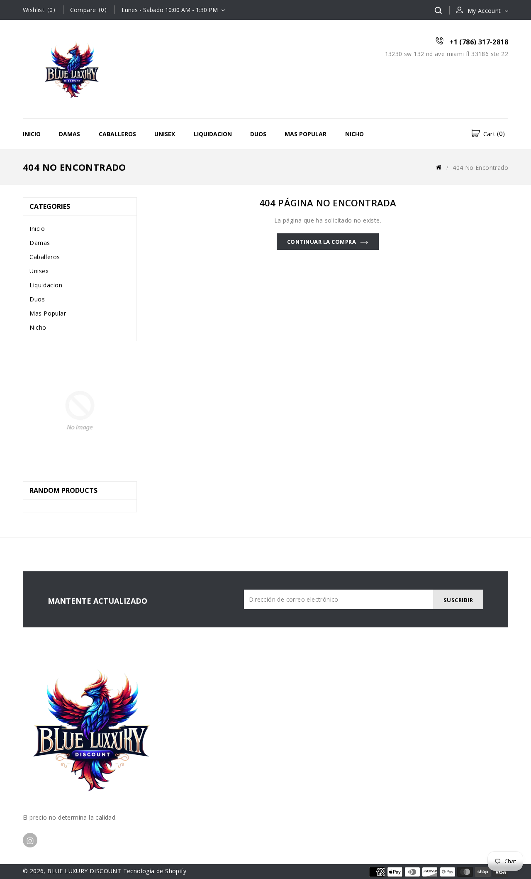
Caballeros (117, 134)
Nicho (354, 134)
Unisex (164, 134)
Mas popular (305, 134)
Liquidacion (213, 134)
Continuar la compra (321, 241)
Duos (258, 134)
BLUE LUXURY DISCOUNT (84, 871)
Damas (69, 134)
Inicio (32, 134)
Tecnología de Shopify (154, 871)
